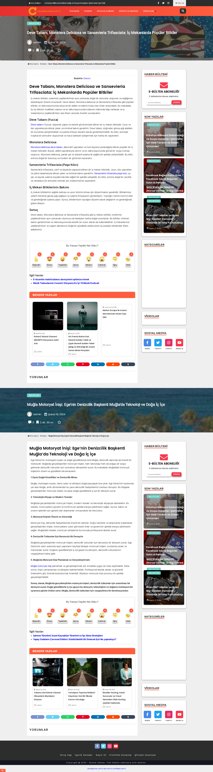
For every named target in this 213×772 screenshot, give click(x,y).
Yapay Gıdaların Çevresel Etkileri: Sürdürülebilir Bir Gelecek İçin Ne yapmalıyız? (74, 639)
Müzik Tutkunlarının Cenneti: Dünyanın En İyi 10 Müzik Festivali (66, 283)
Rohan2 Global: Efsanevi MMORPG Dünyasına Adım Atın (46, 340)
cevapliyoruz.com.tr (95, 768)
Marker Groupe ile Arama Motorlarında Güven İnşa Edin (115, 314)
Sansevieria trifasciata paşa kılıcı (110, 173)
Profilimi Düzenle (120, 755)
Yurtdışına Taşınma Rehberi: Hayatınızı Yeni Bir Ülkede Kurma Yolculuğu (81, 696)
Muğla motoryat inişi (41, 566)
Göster (87, 78)
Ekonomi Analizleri (105, 11)
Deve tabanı (37, 124)
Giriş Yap (181, 3)
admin (39, 352)
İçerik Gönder (84, 755)
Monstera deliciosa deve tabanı (46, 147)
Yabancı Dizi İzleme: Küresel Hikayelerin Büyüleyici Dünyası (47, 696)
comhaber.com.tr (119, 768)
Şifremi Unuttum (145, 755)
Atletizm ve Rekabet (128, 11)
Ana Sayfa (74, 11)
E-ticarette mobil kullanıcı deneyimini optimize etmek (61, 279)
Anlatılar (88, 11)
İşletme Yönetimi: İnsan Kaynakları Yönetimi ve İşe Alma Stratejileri (68, 635)
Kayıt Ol (101, 755)
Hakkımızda (148, 11)
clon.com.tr (107, 768)
